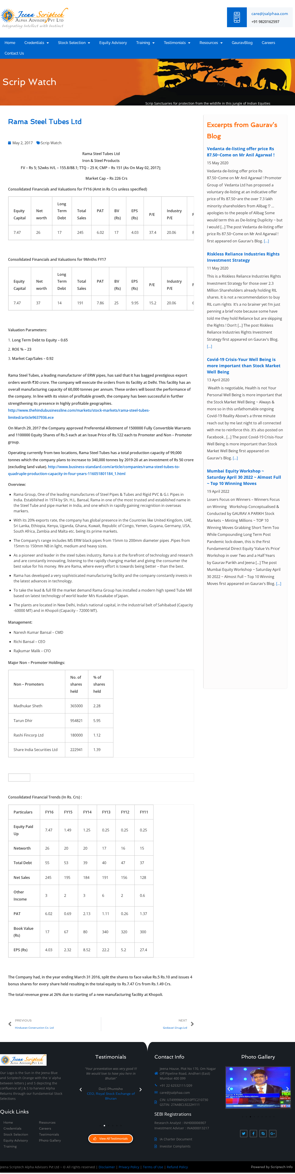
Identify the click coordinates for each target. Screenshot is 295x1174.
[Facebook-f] (253, 1133)
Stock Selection (72, 43)
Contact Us (14, 53)
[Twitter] (244, 1133)
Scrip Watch (51, 142)
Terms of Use (153, 1167)
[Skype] (263, 1133)
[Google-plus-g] (273, 1133)
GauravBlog (242, 43)
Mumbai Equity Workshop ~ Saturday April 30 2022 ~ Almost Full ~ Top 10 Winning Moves (244, 477)
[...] (266, 241)
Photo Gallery (50, 1140)
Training (143, 43)
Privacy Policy (129, 1167)
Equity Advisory (113, 43)
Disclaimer (107, 1167)
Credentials (34, 43)
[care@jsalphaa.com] (237, 17)
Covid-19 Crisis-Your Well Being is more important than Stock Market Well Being (243, 366)
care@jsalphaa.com (269, 13)
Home (10, 43)
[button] (80, 1089)
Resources (209, 43)
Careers (268, 43)
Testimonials (175, 43)
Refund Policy (177, 1167)
